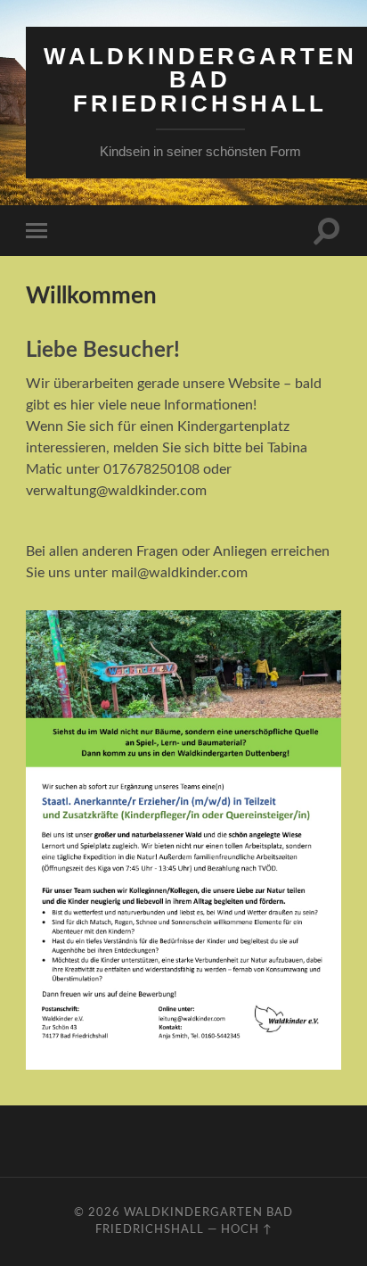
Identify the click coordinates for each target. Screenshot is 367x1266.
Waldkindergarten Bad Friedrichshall (200, 80)
